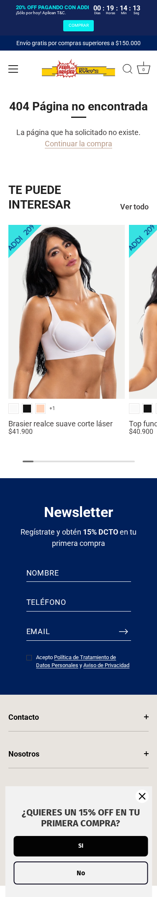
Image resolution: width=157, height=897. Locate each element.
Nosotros (23, 753)
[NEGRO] (27, 408)
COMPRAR (79, 25)
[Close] (142, 796)
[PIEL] (40, 408)
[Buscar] (127, 70)
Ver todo (134, 206)
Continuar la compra (78, 143)
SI (80, 845)
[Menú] (13, 69)
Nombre (42, 572)
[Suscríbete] (123, 631)
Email (38, 631)
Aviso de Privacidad (106, 665)
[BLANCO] (13, 408)
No (81, 873)
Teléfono (46, 602)
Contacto (23, 717)
